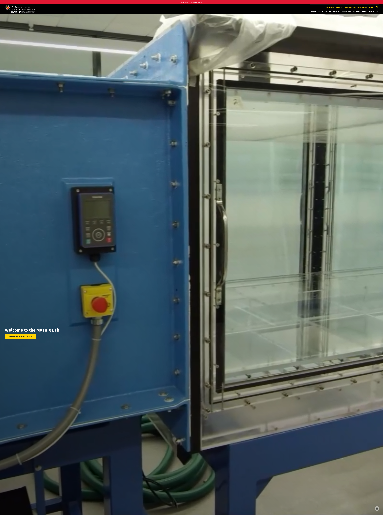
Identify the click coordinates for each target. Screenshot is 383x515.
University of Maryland (191, 2)
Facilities (327, 11)
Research (336, 11)
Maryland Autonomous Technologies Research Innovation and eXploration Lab (23, 6)
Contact (371, 7)
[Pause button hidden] (376, 508)
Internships (373, 11)
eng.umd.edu (329, 7)
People (320, 11)
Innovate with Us (348, 11)
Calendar (348, 7)
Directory (339, 7)
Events (364, 11)
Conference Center (360, 7)
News (358, 11)
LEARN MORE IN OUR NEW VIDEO (20, 336)
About (313, 11)
